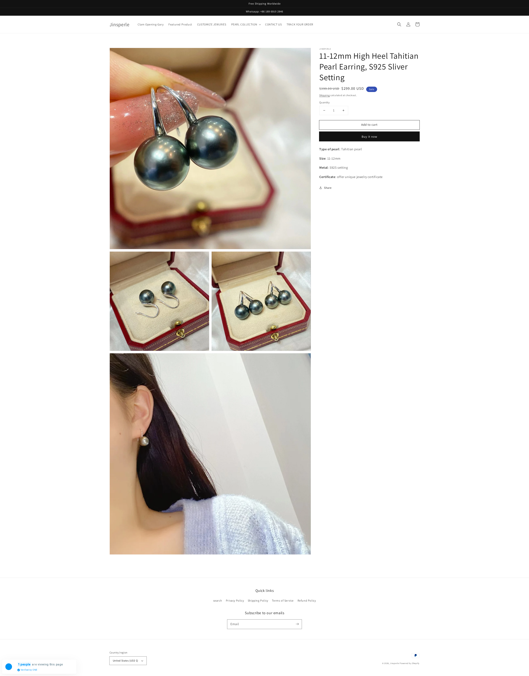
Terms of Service (283, 600)
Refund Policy (307, 600)
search (217, 600)
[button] (246, 24)
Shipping (324, 95)
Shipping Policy (258, 600)
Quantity (324, 102)
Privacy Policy (235, 600)
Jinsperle (394, 663)
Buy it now (369, 137)
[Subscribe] (297, 624)
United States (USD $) (125, 660)
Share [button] (328, 188)
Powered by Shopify (409, 663)
